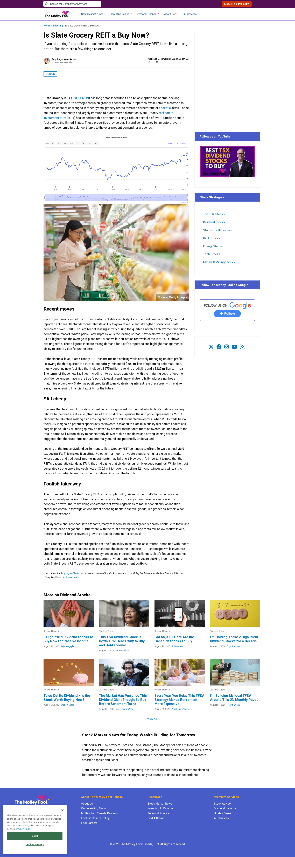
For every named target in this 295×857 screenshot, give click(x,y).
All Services (221, 818)
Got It (35, 836)
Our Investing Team (93, 808)
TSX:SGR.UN (80, 98)
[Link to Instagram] (226, 347)
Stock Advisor (223, 803)
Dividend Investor (225, 808)
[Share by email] (157, 62)
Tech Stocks (211, 254)
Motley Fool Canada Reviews (99, 813)
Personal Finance (146, 14)
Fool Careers (89, 823)
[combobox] (95, 4)
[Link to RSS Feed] (242, 347)
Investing (58, 25)
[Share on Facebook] (149, 62)
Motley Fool (236, 3)
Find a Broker (156, 818)
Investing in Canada (160, 808)
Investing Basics (120, 14)
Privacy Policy (23, 829)
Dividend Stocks (214, 222)
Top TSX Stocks (214, 214)
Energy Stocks (213, 246)
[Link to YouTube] (234, 347)
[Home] (3, 789)
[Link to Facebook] (219, 347)
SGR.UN (50, 74)
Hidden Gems (222, 813)
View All (152, 718)
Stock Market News (92, 14)
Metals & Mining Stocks (219, 262)
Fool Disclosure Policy (95, 818)
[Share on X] (153, 62)
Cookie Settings (35, 844)
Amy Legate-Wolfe (62, 59)
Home (47, 25)
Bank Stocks (211, 238)
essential (165, 108)
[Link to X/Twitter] (211, 347)
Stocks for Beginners (217, 230)
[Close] (62, 810)
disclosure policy (70, 577)
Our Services (189, 14)
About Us (169, 14)
